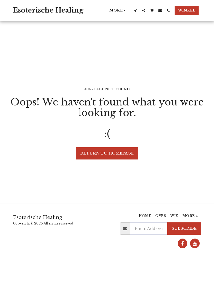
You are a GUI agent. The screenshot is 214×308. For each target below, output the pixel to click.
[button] (135, 10)
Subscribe (184, 228)
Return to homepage (107, 153)
